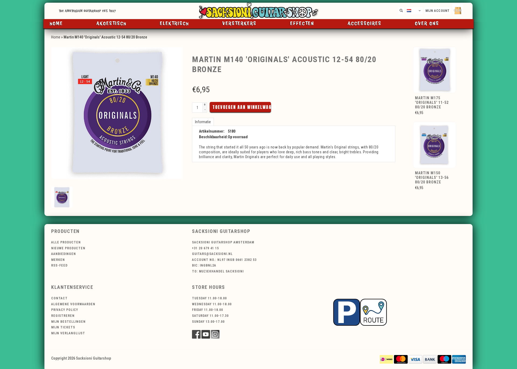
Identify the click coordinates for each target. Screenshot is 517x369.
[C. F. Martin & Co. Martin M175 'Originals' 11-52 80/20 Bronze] (434, 69)
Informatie (203, 122)
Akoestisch (111, 23)
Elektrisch (174, 23)
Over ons (427, 23)
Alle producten (66, 242)
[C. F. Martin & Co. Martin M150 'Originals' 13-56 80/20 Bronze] (434, 144)
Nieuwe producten (68, 248)
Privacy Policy (64, 310)
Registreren (63, 316)
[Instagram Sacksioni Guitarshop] (215, 334)
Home (56, 23)
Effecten (302, 23)
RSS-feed (59, 265)
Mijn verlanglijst (68, 333)
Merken (58, 260)
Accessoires (365, 23)
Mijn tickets (63, 327)
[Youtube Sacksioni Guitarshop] (205, 334)
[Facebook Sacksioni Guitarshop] (196, 334)
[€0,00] (467, 9)
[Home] (258, 11)
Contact (59, 298)
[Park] (360, 312)
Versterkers (239, 23)
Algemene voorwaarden (73, 304)
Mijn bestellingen (68, 322)
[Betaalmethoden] (386, 359)
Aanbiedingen (63, 254)
